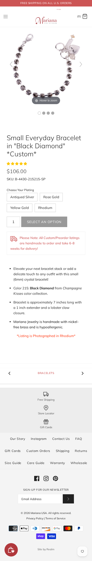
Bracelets (46, 373)
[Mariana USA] (46, 17)
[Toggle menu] (5, 16)
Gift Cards (13, 451)
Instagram (39, 439)
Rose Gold (51, 197)
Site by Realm (46, 549)
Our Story (17, 439)
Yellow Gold (19, 208)
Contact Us (61, 439)
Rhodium (45, 208)
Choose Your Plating (20, 190)
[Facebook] (36, 478)
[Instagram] (46, 478)
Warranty (57, 463)
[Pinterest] (55, 478)
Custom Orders (38, 451)
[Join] (68, 498)
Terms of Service (55, 518)
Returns (81, 451)
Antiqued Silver (22, 197)
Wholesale (79, 463)
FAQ (78, 439)
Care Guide (36, 463)
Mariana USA (39, 513)
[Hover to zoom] (46, 66)
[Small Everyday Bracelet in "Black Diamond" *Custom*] (39, 113)
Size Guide (13, 463)
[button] (17, 163)
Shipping (62, 451)
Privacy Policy (34, 518)
